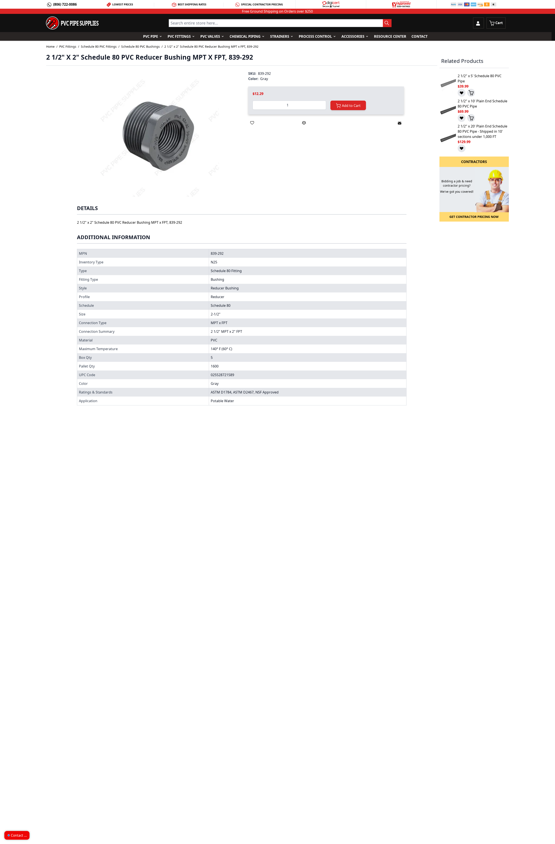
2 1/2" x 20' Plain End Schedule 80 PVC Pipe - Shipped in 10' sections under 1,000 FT (482, 131)
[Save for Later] (252, 123)
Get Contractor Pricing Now (474, 217)
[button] (157, 135)
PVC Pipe (150, 36)
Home (50, 46)
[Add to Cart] (471, 93)
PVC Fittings (179, 36)
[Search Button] (387, 23)
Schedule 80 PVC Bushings (140, 46)
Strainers (279, 36)
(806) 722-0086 (65, 4)
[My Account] (478, 23)
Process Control (315, 36)
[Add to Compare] (304, 123)
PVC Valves (210, 36)
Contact (419, 36)
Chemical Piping (245, 36)
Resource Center (390, 36)
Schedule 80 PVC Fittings (99, 46)
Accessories (352, 36)
